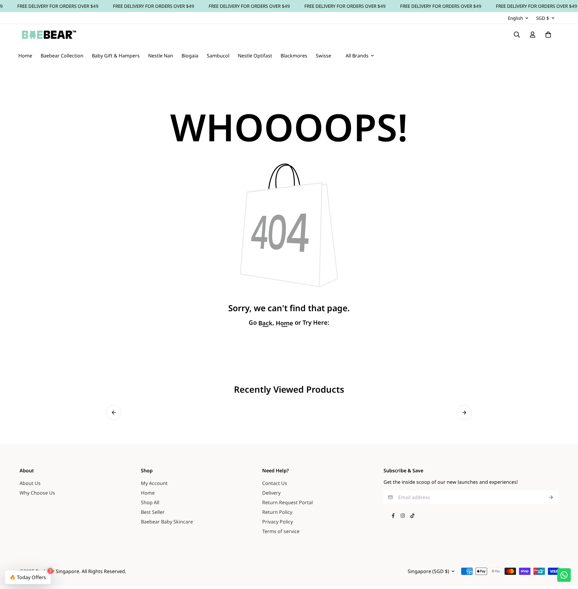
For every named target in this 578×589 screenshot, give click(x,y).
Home (148, 492)
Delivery (271, 492)
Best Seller (153, 512)
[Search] (517, 35)
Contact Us (274, 483)
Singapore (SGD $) (428, 571)
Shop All (150, 502)
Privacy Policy (277, 521)
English (515, 18)
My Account (154, 483)
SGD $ (542, 18)
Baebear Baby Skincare (167, 521)
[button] (113, 412)
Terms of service (281, 531)
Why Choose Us (37, 492)
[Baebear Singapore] (49, 34)
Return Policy (277, 512)
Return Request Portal (287, 502)
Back (265, 323)
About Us (30, 483)
